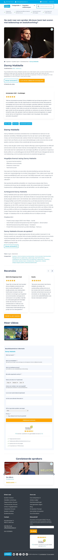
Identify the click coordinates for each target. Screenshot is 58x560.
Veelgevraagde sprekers (18, 262)
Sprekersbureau (9, 513)
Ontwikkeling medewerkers (36, 259)
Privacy (8, 413)
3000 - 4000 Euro (16, 68)
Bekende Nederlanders (31, 262)
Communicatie (39, 256)
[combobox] (46, 6)
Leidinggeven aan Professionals (20, 259)
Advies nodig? (34, 500)
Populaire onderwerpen (26, 6)
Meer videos (8, 123)
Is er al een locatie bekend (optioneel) (15, 392)
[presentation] (52, 271)
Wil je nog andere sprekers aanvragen (15, 408)
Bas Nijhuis (9, 477)
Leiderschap (31, 258)
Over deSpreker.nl (35, 497)
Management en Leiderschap (19, 258)
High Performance (39, 258)
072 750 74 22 (8, 526)
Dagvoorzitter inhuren (10, 502)
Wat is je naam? (10, 355)
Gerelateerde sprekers (25, 123)
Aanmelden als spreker (37, 511)
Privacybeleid (50, 554)
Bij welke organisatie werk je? (14, 374)
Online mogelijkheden (10, 506)
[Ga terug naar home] (7, 6)
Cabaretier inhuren (9, 509)
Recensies (15, 123)
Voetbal (44, 261)
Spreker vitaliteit (9, 511)
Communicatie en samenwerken (25, 256)
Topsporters (38, 261)
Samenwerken (47, 256)
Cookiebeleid (42, 554)
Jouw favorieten (34, 513)
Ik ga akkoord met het (17, 416)
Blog (31, 506)
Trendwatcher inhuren (11, 504)
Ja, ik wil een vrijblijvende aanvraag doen (31, 80)
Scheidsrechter (24, 61)
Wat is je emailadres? (12, 360)
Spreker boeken (9, 497)
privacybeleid (22, 416)
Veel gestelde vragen (36, 504)
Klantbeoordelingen (36, 502)
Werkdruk (46, 259)
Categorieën (16, 5)
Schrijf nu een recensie (12, 316)
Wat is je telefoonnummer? (13, 367)
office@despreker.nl (10, 527)
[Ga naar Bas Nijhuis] (28, 468)
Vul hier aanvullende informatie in (14, 398)
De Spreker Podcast (36, 509)
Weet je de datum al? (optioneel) (14, 379)
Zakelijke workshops (10, 500)
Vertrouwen (15, 261)
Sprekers (8, 61)
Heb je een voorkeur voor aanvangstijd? (16, 386)
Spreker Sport (15, 61)
